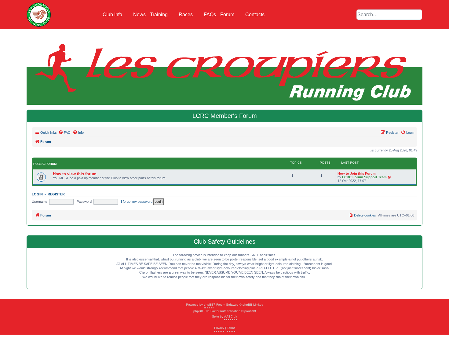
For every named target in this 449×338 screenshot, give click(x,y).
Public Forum (45, 163)
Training (159, 14)
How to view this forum (75, 174)
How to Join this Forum (357, 173)
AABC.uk (230, 316)
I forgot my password (136, 201)
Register (56, 194)
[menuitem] (64, 132)
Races (186, 14)
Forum (227, 14)
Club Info (113, 14)
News (139, 14)
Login (37, 194)
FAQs (210, 14)
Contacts (255, 14)
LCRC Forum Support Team (364, 177)
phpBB (209, 304)
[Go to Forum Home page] (39, 14)
